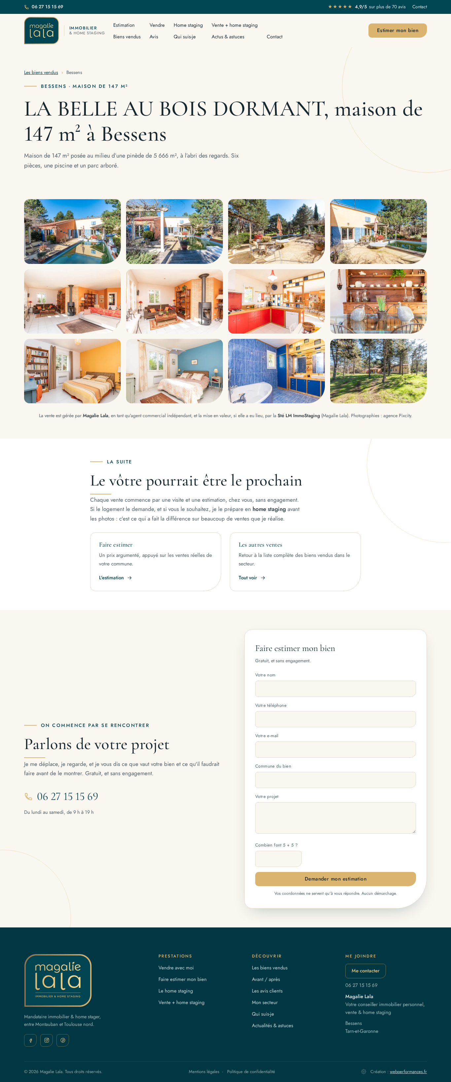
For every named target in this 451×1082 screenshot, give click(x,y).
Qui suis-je (185, 36)
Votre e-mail (267, 736)
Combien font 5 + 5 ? (276, 845)
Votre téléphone (271, 705)
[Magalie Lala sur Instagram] (46, 1040)
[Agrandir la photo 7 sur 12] (276, 301)
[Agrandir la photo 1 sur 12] (72, 231)
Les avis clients (267, 990)
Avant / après (266, 979)
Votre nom (265, 675)
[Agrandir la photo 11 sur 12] (276, 371)
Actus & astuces (228, 36)
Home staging (188, 25)
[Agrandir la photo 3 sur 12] (276, 231)
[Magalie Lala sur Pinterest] (62, 1040)
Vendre (157, 25)
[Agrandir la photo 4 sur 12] (378, 231)
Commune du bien (273, 766)
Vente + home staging (235, 25)
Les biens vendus (41, 72)
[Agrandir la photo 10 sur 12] (174, 371)
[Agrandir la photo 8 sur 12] (378, 301)
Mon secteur (265, 1002)
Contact (419, 6)
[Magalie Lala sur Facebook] (30, 1040)
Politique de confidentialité (251, 1071)
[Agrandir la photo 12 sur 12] (378, 371)
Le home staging (175, 990)
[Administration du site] (363, 1071)
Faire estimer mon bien (182, 979)
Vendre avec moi (176, 967)
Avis (154, 36)
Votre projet (267, 796)
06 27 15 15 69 (47, 6)
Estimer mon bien (397, 30)
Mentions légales (204, 1071)
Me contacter (366, 970)
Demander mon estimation (336, 879)
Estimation (124, 25)
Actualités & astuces (272, 1025)
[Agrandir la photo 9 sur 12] (72, 371)
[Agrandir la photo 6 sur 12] (174, 301)
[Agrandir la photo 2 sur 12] (174, 231)
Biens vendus (127, 36)
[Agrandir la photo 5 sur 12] (72, 301)
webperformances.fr (408, 1071)
